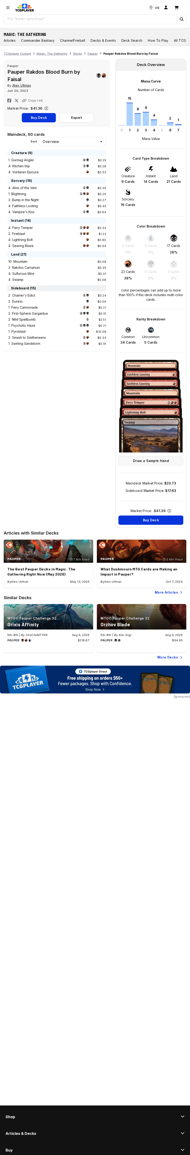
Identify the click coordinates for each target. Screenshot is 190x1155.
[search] (90, 18)
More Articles (166, 592)
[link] (24, 8)
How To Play (158, 40)
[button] (181, 19)
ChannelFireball (72, 40)
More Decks (167, 657)
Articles (10, 40)
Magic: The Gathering (25, 34)
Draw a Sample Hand (151, 461)
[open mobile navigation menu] (7, 7)
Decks (77, 53)
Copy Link (35, 100)
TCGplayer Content (17, 53)
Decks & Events (103, 40)
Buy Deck (39, 118)
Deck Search (131, 40)
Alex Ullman (21, 85)
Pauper (93, 53)
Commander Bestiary (37, 40)
